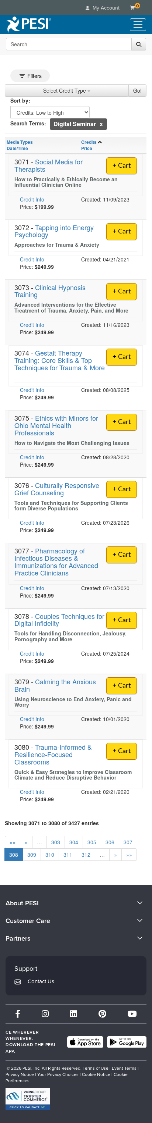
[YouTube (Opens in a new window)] (132, 1014)
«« (12, 842)
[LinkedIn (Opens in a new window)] (73, 1014)
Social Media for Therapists (48, 165)
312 (86, 854)
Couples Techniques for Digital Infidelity (59, 619)
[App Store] (85, 1042)
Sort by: (20, 100)
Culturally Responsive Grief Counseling (56, 488)
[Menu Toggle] (138, 24)
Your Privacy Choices (58, 1074)
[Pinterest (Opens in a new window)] (102, 1014)
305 (91, 842)
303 (55, 842)
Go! (137, 90)
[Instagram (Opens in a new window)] (45, 1014)
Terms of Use (95, 1068)
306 (110, 842)
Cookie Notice (96, 1074)
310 (49, 854)
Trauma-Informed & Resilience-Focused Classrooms (53, 754)
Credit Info (32, 199)
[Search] (138, 44)
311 (67, 854)
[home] (28, 25)
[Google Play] (126, 1042)
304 (73, 842)
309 (31, 854)
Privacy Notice (20, 1074)
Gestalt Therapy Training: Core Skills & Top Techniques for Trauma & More (59, 360)
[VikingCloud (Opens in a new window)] (28, 1099)
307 (128, 842)
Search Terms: (28, 123)
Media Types (20, 142)
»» (129, 854)
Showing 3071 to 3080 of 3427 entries (52, 823)
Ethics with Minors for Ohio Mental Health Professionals (56, 425)
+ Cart (122, 166)
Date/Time (17, 148)
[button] (101, 124)
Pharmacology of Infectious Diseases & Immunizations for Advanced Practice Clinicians (56, 561)
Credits (89, 142)
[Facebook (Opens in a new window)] (17, 1014)
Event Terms (124, 1068)
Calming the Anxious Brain (55, 685)
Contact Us (41, 981)
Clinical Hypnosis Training (50, 290)
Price (86, 148)
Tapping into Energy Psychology (54, 230)
